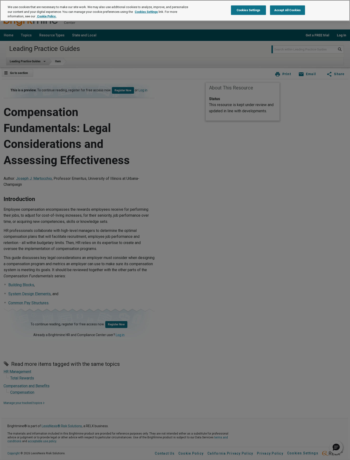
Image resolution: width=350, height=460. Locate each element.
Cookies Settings (146, 12)
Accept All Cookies (287, 10)
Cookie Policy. (46, 16)
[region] (175, 10)
